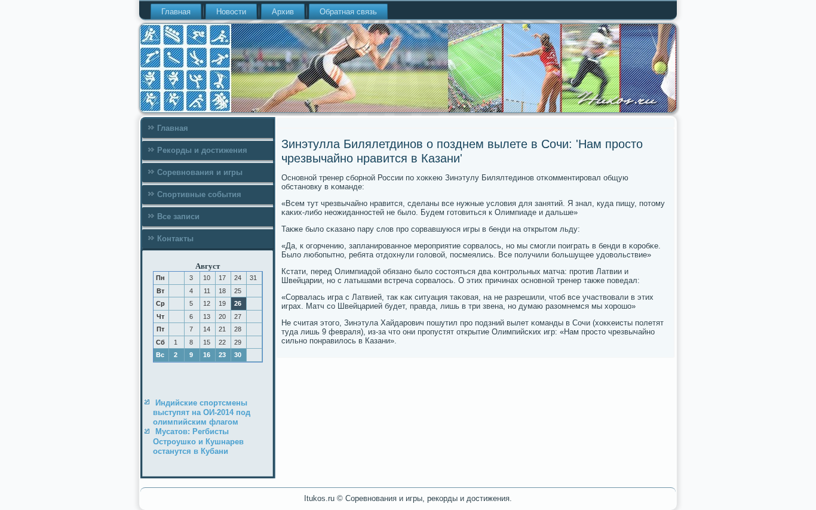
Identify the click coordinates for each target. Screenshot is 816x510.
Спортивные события (199, 194)
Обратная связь (348, 11)
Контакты (175, 238)
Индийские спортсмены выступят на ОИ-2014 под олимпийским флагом (201, 412)
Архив (283, 11)
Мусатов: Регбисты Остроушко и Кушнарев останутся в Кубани (198, 441)
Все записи (178, 216)
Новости (231, 11)
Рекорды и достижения (202, 150)
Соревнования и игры (200, 172)
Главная (176, 11)
